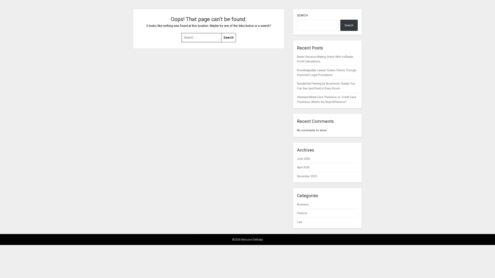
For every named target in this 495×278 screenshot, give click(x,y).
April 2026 (303, 167)
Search (302, 15)
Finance (302, 213)
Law (299, 222)
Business (303, 204)
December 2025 (307, 176)
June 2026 (303, 158)
